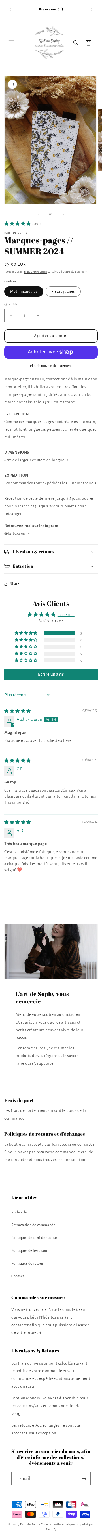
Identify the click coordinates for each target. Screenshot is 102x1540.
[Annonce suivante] (91, 9)
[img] (17, 711)
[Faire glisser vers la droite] (63, 214)
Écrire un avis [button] (51, 674)
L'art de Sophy (30, 1524)
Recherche (19, 1212)
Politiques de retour (27, 1263)
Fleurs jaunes (63, 292)
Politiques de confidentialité (34, 1238)
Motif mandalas (23, 292)
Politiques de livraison (29, 1251)
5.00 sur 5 (66, 615)
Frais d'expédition (35, 271)
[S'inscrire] (84, 1478)
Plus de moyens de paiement (51, 365)
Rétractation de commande (33, 1225)
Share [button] (15, 584)
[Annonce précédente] (10, 9)
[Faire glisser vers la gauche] (38, 214)
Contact (17, 1276)
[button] (11, 43)
